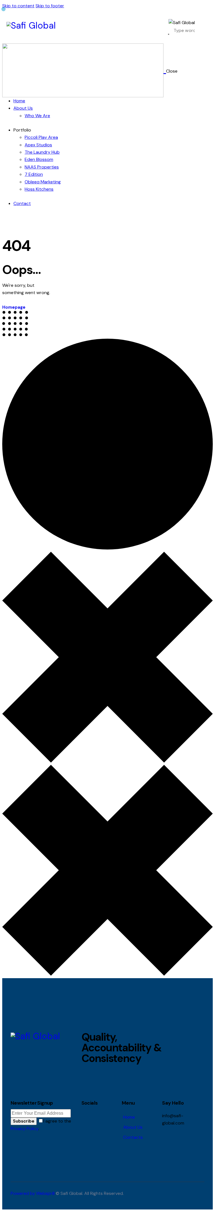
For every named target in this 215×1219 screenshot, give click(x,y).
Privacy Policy (24, 1129)
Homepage (13, 307)
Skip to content (18, 6)
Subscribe (23, 1121)
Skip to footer (50, 6)
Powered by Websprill (33, 1193)
